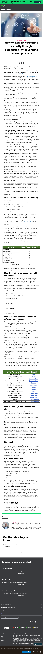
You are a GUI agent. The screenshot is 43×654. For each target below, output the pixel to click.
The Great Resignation (31, 76)
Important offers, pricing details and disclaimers (21, 555)
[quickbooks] (4, 5)
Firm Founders (26, 352)
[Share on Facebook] (19, 63)
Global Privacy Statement (23, 648)
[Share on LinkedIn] (23, 63)
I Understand (27, 651)
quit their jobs (26, 71)
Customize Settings (36, 651)
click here (23, 641)
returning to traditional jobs (18, 73)
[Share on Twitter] (21, 63)
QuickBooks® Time (26, 221)
